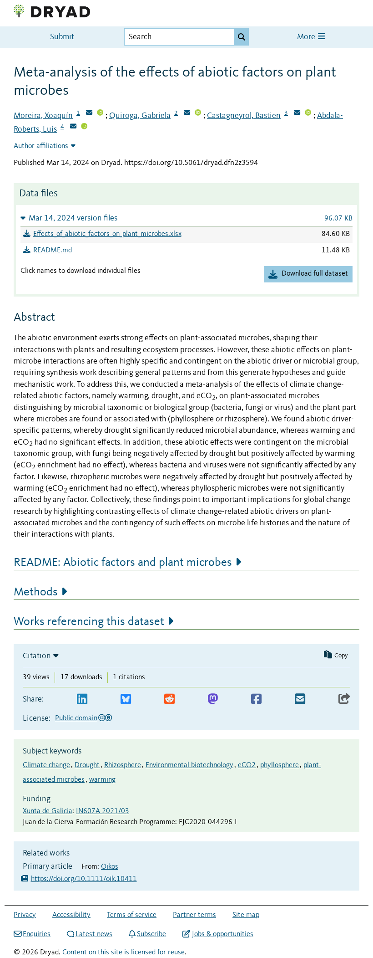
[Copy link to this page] (344, 699)
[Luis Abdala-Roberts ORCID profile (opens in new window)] (84, 127)
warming (102, 780)
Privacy (25, 915)
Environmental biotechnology (189, 765)
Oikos (109, 867)
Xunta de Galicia (47, 811)
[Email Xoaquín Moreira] (89, 113)
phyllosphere (279, 765)
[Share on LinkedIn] (82, 699)
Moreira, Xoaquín (43, 116)
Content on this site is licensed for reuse (123, 952)
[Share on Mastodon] (212, 699)
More (307, 37)
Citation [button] (37, 656)
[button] (186, 218)
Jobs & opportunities (222, 934)
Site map (245, 915)
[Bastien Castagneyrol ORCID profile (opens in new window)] (307, 113)
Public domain (76, 718)
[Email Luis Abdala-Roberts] (73, 127)
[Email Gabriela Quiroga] (186, 113)
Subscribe (151, 934)
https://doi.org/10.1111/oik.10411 (84, 879)
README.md (52, 250)
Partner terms (194, 915)
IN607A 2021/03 (102, 811)
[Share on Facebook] (256, 699)
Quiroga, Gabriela (140, 116)
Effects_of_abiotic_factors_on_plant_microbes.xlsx (107, 234)
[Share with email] (300, 699)
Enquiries (36, 934)
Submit (62, 37)
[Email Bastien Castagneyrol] (297, 113)
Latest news (94, 934)
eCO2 (247, 765)
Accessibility (71, 915)
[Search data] (241, 37)
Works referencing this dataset (89, 622)
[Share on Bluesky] (126, 699)
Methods (36, 592)
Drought (87, 765)
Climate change (46, 765)
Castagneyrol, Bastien (244, 116)
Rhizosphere (122, 765)
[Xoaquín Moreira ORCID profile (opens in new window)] (100, 113)
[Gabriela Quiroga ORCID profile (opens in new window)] (197, 113)
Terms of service (131, 915)
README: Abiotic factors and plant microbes (123, 563)
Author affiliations (41, 146)
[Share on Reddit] (169, 699)
